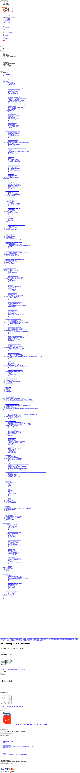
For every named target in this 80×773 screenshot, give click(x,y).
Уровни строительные (12, 272)
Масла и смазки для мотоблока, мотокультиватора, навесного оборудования (22, 408)
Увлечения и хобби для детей (14, 589)
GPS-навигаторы (11, 84)
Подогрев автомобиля (12, 108)
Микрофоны (10, 218)
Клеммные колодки (12, 475)
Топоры (9, 373)
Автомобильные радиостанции (14, 103)
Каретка (9, 495)
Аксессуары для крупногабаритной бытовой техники (17, 252)
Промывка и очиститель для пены (15, 346)
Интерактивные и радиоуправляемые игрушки (18, 578)
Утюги (7, 221)
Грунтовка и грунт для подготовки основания (18, 331)
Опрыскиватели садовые (11, 256)
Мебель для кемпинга (10, 511)
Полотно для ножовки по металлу (15, 370)
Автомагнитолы (11, 86)
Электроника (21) (12, 638)
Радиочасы (8, 228)
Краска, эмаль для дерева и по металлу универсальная (19, 334)
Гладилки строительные (13, 289)
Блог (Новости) (6, 74)
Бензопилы (8, 402)
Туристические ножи (10, 520)
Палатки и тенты (9, 512)
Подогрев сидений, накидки (14, 97)
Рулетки (9, 271)
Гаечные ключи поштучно (13, 146)
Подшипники (11, 490)
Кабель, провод (9, 434)
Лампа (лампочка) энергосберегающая (16, 431)
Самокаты (8, 506)
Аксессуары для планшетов (14, 194)
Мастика (10, 127)
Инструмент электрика (10, 478)
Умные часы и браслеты (11, 195)
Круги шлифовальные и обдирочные (16, 325)
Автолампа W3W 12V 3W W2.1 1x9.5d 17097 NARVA (12, 706)
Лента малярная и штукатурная (14, 308)
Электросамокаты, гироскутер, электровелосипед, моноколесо (19, 508)
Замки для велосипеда (10, 504)
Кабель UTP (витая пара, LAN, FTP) (15, 442)
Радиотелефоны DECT (10, 197)
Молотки (10, 154)
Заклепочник (11, 157)
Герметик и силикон (12, 342)
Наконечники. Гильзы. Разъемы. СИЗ (16, 476)
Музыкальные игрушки (13, 585)
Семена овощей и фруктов (11, 261)
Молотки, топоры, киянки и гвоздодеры (14, 371)
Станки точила (11, 174)
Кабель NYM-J (11, 447)
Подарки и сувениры (7, 595)
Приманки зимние (12, 536)
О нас (4, 740)
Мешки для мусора (12, 313)
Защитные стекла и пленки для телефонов (17, 183)
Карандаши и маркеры (13, 276)
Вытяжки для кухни (10, 234)
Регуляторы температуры (13, 467)
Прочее (9, 499)
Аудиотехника (9, 211)
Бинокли (7, 510)
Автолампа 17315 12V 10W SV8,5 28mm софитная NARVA (13, 687)
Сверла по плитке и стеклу (14, 353)
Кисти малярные (11, 294)
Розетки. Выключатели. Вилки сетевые (14, 458)
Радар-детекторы (11, 90)
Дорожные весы (9, 518)
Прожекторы (8, 455)
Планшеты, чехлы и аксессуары (12, 191)
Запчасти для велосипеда (11, 482)
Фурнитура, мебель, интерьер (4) (57, 639)
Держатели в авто (12, 111)
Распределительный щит (11, 421)
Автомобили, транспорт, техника (15, 576)
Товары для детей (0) (69, 639)
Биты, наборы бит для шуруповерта (15, 320)
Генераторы (10, 176)
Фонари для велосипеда (11, 501)
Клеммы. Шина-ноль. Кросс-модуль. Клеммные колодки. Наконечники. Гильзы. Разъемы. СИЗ (26, 472)
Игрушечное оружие (12, 580)
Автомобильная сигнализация (14, 101)
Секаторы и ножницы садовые (12, 255)
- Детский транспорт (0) (27, 640)
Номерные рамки (11, 117)
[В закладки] (6, 729)
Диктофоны (10, 220)
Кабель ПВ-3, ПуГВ (12, 452)
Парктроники (11, 95)
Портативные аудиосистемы (14, 214)
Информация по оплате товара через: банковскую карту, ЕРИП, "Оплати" (18, 746)
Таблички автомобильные (13, 119)
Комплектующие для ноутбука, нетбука (14, 242)
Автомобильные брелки (13, 118)
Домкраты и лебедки (12, 145)
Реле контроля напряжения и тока (15, 470)
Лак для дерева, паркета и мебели (15, 336)
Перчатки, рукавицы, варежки (14, 559)
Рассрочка (5, 743)
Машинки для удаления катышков (13, 200)
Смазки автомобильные (13, 126)
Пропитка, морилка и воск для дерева (16, 337)
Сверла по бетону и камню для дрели (16, 348)
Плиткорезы (10, 285)
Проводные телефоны (10, 199)
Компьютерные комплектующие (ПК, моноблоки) (16, 239)
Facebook (7, 35)
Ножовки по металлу (12, 368)
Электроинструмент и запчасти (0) (49, 638)
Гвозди (9, 359)
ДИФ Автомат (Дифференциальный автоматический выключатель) (22, 414)
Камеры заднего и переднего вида (15, 107)
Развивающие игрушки (13, 588)
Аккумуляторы (11, 564)
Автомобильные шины (13, 140)
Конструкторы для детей (13, 581)
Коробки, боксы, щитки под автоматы (16, 422)
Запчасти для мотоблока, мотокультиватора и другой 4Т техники (19, 400)
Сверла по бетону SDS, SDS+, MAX (16, 355)
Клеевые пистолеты (10, 397)
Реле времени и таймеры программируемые (17, 468)
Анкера (9, 361)
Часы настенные (9, 230)
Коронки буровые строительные (15, 354)
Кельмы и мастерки (12, 280)
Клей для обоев (11, 345)
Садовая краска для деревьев (12, 254)
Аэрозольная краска (12, 123)
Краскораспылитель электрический (13, 396)
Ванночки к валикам (12, 293)
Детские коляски (11, 593)
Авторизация (6, 4)
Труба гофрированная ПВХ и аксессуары (14, 463)
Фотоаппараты (11, 247)
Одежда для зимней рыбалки (12, 554)
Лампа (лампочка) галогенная (14, 432)
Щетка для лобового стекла (14, 132)
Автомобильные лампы (13, 93)
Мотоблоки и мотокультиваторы (12, 404)
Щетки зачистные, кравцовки (14, 327)
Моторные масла (11, 134)
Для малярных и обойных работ (12, 290)
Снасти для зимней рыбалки (12, 533)
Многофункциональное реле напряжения (17, 466)
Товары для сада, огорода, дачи (9, 253)
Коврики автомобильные (13, 115)
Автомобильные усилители (14, 89)
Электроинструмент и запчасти (9, 379)
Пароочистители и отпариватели (13, 251)
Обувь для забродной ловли (14, 552)
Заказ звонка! (9, 17)
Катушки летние (11, 529)
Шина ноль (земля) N (12, 474)
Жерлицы (10, 538)
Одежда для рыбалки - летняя (12, 547)
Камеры (9, 483)
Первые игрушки (11, 587)
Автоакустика (11, 85)
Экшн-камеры (11, 250)
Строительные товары (7, 269)
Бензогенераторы (9, 406)
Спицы (9, 498)
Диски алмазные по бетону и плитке (16, 324)
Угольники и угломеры (13, 273)
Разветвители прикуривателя (14, 99)
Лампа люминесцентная (13, 433)
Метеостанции (11, 226)
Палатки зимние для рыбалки (14, 545)
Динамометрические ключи (14, 153)
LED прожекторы (12, 456)
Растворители (11, 340)
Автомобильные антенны (13, 91)
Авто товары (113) (4, 638)
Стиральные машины (10, 236)
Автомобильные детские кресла (12, 177)
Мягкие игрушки (11, 586)
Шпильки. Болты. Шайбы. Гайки (15, 364)
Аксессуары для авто (10, 110)
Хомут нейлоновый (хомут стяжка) (15, 427)
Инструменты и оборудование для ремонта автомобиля (17, 142)
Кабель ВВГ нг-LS (12, 438)
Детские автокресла (12, 592)
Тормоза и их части (12, 493)
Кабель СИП (10, 443)
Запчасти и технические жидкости (13, 131)
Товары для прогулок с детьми (12, 591)
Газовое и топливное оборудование (13, 517)
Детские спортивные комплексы (15, 577)
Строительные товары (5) (36, 638)
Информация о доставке (8, 741)
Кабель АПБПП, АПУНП (13, 449)
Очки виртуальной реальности (14, 184)
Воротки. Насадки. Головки (14, 144)
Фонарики (10, 172)
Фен (6, 569)
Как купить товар (6, 747)
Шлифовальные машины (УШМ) (15, 168)
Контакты (5, 753)
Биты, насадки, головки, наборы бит (13, 319)
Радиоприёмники (11, 216)
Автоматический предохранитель (15, 415)
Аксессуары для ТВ (12, 210)
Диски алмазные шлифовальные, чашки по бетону (19, 329)
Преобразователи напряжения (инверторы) (17, 98)
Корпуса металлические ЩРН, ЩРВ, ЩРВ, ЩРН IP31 (19, 423)
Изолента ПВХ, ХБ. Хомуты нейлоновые (14, 425)
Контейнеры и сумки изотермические (14, 516)
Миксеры (10, 282)
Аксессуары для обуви (13, 555)
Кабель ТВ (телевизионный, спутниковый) (17, 441)
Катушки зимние (11, 543)
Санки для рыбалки (12, 546)
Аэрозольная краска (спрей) (14, 339)
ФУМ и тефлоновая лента (13, 311)
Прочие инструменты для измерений (16, 277)
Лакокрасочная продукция (11, 330)
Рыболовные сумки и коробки (14, 532)
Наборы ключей (11, 143)
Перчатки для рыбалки (13, 553)
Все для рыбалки (6, 523)
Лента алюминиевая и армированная (16, 314)
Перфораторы (8, 387)
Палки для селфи (11, 187)
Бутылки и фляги (9, 500)
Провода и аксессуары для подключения (16, 102)
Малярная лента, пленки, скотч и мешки (14, 307)
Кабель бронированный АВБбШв (15, 446)
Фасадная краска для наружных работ (16, 332)
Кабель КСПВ (11, 450)
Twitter (6, 38)
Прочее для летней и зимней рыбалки (14, 562)
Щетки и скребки (11, 120)
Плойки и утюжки (9, 568)
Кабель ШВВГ (11, 444)
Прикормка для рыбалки (13, 530)
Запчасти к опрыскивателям (14, 257)
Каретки (10, 491)
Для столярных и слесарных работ (13, 296)
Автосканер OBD (12, 109)
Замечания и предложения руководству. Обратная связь (15, 754)
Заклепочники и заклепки (13, 297)
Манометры (10, 116)
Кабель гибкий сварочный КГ (14, 448)
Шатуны (10, 494)
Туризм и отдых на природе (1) (25, 639)
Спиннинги (10, 525)
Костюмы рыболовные (13, 551)
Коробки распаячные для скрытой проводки (17, 418)
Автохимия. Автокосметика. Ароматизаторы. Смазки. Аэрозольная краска (21, 121)
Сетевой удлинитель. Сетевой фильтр (14, 477)
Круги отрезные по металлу (14, 161)
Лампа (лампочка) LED (13, 430)
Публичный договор (7, 742)
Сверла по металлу (12, 162)
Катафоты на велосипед (11, 502)
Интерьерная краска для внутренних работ (17, 333)
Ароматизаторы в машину (13, 125)
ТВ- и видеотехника (10, 201)
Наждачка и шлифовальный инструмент (14, 315)
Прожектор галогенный (13, 457)
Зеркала (7, 570)
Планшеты (10, 192)
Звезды (9, 496)
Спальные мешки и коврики (12, 513)
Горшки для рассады (10, 264)
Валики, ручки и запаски (13, 291)
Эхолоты (10, 566)
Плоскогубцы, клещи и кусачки (15, 302)
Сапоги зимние (11, 557)
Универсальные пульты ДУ (14, 208)
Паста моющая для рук (13, 129)
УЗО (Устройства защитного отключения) (17, 413)
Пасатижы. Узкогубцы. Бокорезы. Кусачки (17, 148)
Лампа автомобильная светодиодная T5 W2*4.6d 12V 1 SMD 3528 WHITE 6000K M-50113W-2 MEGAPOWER (24, 724)
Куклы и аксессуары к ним (13, 584)
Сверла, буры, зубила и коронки (12, 347)
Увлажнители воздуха (12, 227)
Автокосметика (11, 124)
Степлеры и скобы (12, 298)
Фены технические (12, 167)
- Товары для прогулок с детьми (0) (14, 640)
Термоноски (10, 561)
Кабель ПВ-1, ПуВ (12, 451)
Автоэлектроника (9, 82)
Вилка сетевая (11, 461)
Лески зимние (11, 535)
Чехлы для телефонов (12, 182)
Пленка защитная (11, 312)
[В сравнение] (7, 692)
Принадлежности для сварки (14, 165)
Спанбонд (8, 267)
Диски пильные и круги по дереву (15, 328)
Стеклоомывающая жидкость (14, 138)
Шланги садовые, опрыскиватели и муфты (15, 259)
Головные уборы (11, 549)
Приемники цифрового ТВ (14, 204)
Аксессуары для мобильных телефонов (14, 179)
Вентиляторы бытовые (13, 223)
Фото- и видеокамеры (10, 243)
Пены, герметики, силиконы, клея (13, 341)
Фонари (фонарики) (10, 519)
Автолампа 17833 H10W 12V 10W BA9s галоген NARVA (12, 669)
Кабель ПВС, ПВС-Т (12, 440)
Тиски (9, 150)
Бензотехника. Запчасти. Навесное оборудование (13, 398)
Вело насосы (8, 503)
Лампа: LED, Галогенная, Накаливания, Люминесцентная (18, 429)
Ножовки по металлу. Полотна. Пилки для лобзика (16, 366)
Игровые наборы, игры (13, 579)
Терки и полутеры (12, 287)
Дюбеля (9, 358)
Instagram (7, 27)
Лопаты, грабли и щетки (11, 260)
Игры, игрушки (9, 575)
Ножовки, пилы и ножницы (14, 303)
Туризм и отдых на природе (9, 509)
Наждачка (10, 158)
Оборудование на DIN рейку (12, 465)
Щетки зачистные (12, 306)
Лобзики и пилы (9, 383)
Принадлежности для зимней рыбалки (16, 537)
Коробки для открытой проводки (15, 417)
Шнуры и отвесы (11, 274)
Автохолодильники (12, 106)
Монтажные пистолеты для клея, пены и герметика (19, 284)
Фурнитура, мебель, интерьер (9, 572)
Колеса (9, 484)
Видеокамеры (11, 248)
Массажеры (8, 571)
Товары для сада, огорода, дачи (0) (23, 638)
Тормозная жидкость (12, 137)
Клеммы (10, 473)
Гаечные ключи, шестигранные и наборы (17, 305)
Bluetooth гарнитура (12, 188)
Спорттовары (6, 480)
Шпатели (10, 279)
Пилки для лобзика (12, 367)
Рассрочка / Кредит (7, 76)
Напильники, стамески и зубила (15, 299)
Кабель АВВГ (11, 439)
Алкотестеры (11, 112)
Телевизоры (10, 202)
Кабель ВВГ (10, 435)
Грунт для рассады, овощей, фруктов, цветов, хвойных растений (19, 265)
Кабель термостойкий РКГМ (14, 453)
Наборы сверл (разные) (13, 351)
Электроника (6, 178)
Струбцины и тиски (12, 304)
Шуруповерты (11, 169)
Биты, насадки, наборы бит (14, 160)
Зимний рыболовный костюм (14, 558)
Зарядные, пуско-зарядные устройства (16, 100)
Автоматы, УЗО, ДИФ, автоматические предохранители (18, 410)
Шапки (9, 560)
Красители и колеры (12, 338)
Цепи (9, 489)
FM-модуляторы (11, 83)
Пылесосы (8, 196)
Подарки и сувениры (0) (38, 640)
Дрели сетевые (11, 171)
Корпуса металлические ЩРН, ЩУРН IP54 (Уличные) (19, 424)
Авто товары (5, 81)
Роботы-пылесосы (9, 233)
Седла (9, 487)
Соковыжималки (9, 231)
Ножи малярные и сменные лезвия (15, 295)
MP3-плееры (10, 219)
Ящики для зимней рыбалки (14, 544)
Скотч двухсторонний (12, 310)
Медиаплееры (11, 209)
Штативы (10, 246)
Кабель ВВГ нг (11, 436)
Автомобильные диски (13, 141)
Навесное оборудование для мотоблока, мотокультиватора (18, 405)
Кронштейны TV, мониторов (14, 203)
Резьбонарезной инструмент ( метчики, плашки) (18, 151)
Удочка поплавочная (12, 526)
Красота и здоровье (7, 567)
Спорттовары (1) (14, 639)
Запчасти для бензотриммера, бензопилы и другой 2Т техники (19, 399)
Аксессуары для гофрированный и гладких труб (18, 464)
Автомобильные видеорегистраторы (16, 87)
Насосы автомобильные (13, 92)
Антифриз (10, 136)
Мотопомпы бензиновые (11, 407)
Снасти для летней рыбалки (11, 524)
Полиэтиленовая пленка (11, 268)
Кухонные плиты (9, 237)
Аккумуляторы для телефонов (14, 185)
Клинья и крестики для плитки (14, 286)
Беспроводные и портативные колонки (16, 213)
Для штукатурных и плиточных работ (14, 278)
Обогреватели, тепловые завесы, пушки (16, 225)
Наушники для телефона (13, 186)
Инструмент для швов (12, 281)
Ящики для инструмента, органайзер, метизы (15, 376)
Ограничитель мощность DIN (14, 469)
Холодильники (9, 235)
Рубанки (7, 392)
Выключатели (11, 460)
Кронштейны (11, 363)
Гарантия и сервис (7, 745)
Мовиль (9, 128)
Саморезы (10, 357)
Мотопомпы (8, 388)
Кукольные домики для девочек (15, 583)
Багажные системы (12, 114)
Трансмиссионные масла (13, 135)
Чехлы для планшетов (12, 193)
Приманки (10, 528)
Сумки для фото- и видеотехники (15, 244)
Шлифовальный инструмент (14, 317)
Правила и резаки (12, 288)
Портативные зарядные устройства (15, 180)
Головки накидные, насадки (14, 321)
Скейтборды (8, 507)
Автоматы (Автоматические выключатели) (17, 412)
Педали (9, 485)
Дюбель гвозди (11, 362)
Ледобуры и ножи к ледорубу (14, 541)
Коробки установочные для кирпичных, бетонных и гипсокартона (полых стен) (25, 419)
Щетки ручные (11, 152)
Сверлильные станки (12, 175)
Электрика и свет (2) (6, 639)
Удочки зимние (11, 534)
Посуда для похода (9, 515)
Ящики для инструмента (13, 166)
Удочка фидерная (11, 527)
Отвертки (10, 149)
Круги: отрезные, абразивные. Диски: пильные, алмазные (18, 322)
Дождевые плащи (12, 550)
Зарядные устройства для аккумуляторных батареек (19, 245)
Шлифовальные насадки (13, 159)
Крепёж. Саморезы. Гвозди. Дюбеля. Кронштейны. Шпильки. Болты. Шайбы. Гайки (24, 356)
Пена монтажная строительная (14, 344)
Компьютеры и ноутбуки (11, 238)
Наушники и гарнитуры (13, 212)
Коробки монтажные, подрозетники (13, 416)
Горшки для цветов (10, 263)
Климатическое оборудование (12, 222)
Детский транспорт (10, 594)
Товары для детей (6, 574)
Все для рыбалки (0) (36, 639)
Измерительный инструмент (12, 270)
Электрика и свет (6, 409)
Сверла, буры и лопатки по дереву (15, 349)
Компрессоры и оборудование (14, 170)
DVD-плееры (11, 206)
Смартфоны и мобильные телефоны (13, 189)
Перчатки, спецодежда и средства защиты (17, 163)
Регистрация (5, 3)
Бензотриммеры (9, 401)
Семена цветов (9, 262)
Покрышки (10, 486)
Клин (9, 492)
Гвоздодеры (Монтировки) (13, 374)
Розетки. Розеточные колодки (14, 459)
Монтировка (10, 155)
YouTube (6, 40)
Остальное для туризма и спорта (12, 521)
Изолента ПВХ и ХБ (12, 426)
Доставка (5, 75)
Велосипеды (8, 481)
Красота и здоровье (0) (45, 639)
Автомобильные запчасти (13, 133)
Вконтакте (7, 29)
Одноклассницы (8, 32)
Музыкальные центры (12, 217)
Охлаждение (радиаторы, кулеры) (15, 240)
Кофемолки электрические (11, 229)
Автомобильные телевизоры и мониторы (17, 104)
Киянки (9, 375)
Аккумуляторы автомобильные (14, 94)
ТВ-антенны (10, 205)
